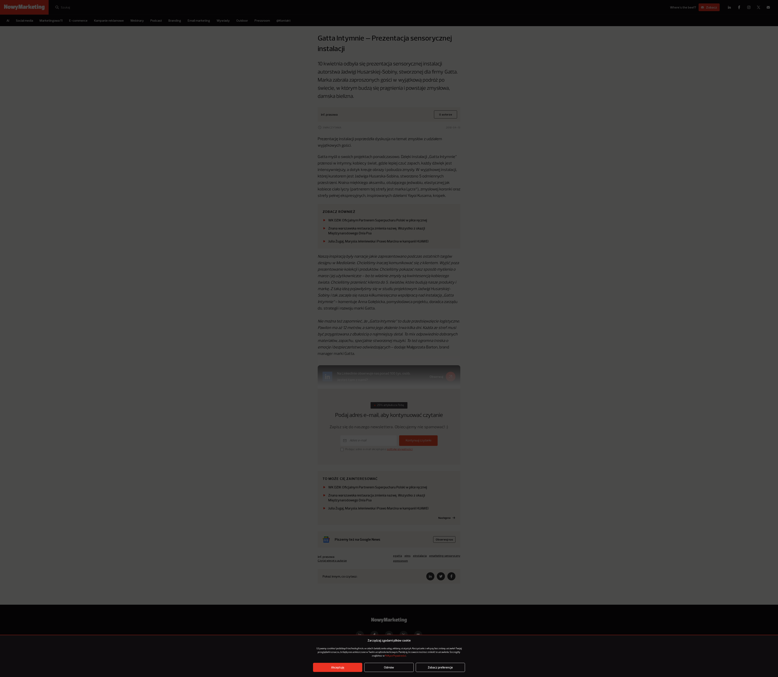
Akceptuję (337, 667)
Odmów (389, 667)
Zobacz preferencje (440, 667)
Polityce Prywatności (395, 656)
